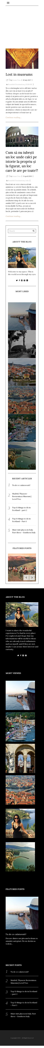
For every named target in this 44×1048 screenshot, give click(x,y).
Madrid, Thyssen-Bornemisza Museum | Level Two (21, 496)
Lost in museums (19, 74)
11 (22, 377)
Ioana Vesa (17, 80)
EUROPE (28, 84)
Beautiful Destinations (16, 84)
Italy (27, 181)
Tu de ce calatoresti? (21, 485)
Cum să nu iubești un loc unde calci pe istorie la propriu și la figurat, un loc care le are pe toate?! (22, 161)
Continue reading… (13, 117)
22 (22, 350)
